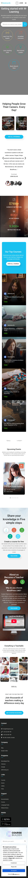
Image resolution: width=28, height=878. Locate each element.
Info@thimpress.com (8, 728)
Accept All (14, 870)
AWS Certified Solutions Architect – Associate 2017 (13, 361)
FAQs (2, 788)
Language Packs (5, 805)
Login (21, 3)
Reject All (13, 866)
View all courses (13, 264)
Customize (14, 863)
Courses (3, 780)
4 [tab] (10, 536)
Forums (3, 802)
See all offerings (14, 136)
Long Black (14, 176)
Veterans (3, 764)
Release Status (4, 807)
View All (14, 686)
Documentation (5, 799)
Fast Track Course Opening (13, 486)
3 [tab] (22, 530)
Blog (2, 748)
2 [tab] (14, 530)
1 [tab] (6, 530)
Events (2, 783)
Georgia (3, 767)
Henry (4, 660)
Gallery (3, 786)
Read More (14, 556)
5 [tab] (18, 536)
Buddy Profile (4, 750)
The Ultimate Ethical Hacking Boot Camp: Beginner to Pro (14, 424)
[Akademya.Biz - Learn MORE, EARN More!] (5, 3)
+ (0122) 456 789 (7, 731)
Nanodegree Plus (5, 761)
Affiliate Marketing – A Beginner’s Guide (13, 329)
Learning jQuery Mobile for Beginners (11, 392)
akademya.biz (11, 293)
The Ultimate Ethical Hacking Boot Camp (14, 297)
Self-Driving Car (5, 769)
